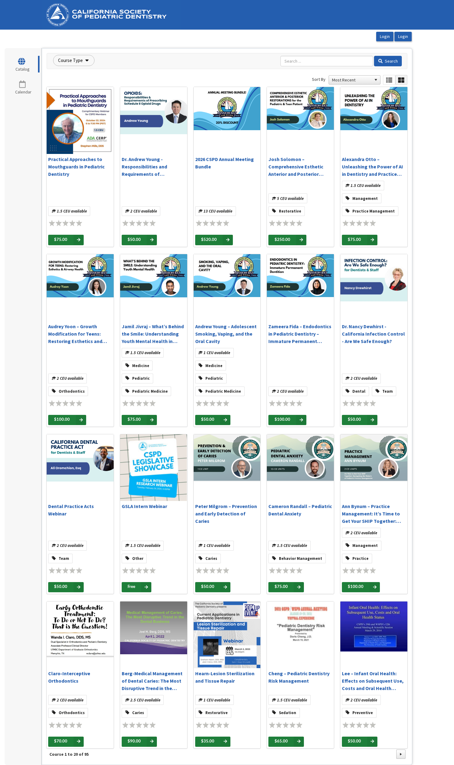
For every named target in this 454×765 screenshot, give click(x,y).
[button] (74, 60)
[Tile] (401, 80)
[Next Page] (401, 754)
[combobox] (352, 80)
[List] (389, 80)
